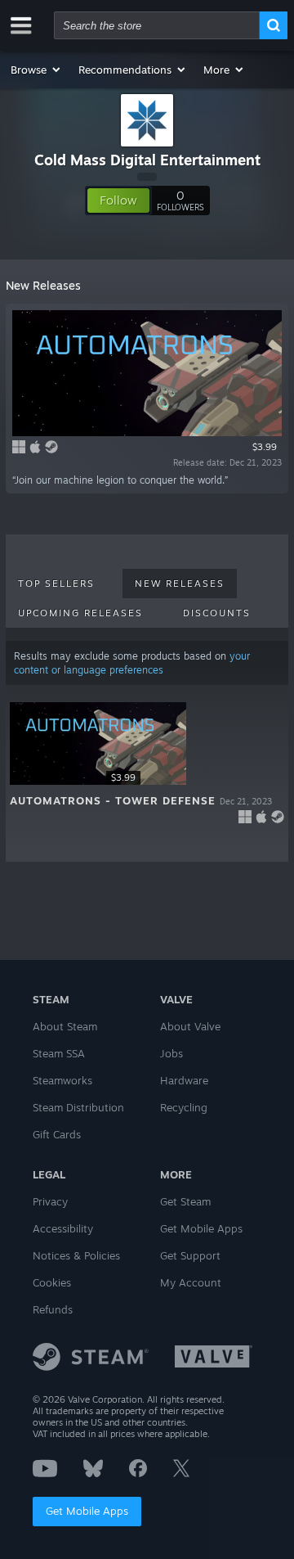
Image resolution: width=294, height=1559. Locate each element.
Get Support (190, 1255)
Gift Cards (57, 1134)
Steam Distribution (78, 1107)
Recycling (183, 1107)
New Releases (180, 583)
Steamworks (62, 1080)
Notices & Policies (76, 1255)
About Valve (190, 1026)
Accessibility (63, 1228)
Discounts (217, 613)
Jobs (171, 1053)
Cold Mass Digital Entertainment (147, 160)
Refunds (53, 1309)
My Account (190, 1282)
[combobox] (157, 25)
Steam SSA (59, 1053)
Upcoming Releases (80, 613)
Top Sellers (56, 583)
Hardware (184, 1080)
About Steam (65, 1026)
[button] (36, 69)
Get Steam (185, 1201)
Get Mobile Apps (87, 1510)
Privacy (50, 1201)
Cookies (52, 1282)
